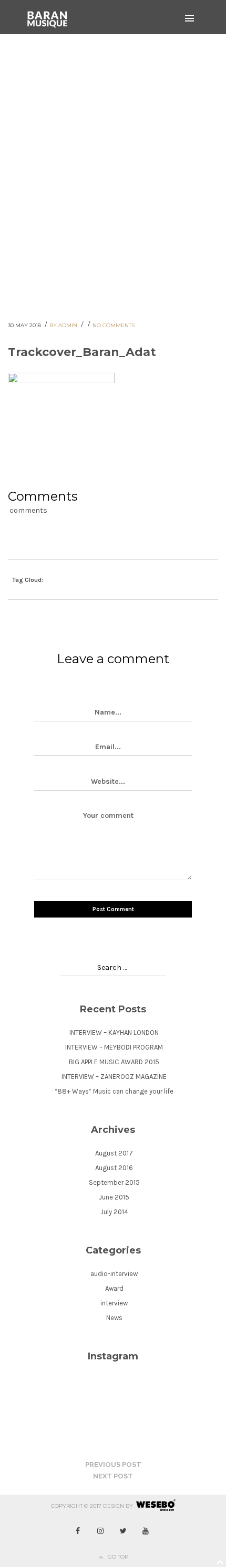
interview (114, 1303)
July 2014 (114, 1212)
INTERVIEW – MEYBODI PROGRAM (114, 1047)
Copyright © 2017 (76, 1506)
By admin (64, 325)
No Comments (114, 325)
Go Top (118, 1556)
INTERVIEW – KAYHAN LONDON (114, 1032)
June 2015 (114, 1197)
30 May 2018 (25, 325)
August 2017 (114, 1153)
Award (114, 1288)
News (114, 1318)
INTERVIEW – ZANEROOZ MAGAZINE (114, 1076)
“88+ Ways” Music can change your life (114, 1091)
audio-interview (114, 1274)
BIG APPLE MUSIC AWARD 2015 (114, 1062)
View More (109, 164)
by (129, 1506)
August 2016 (114, 1168)
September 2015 (114, 1182)
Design (113, 1506)
